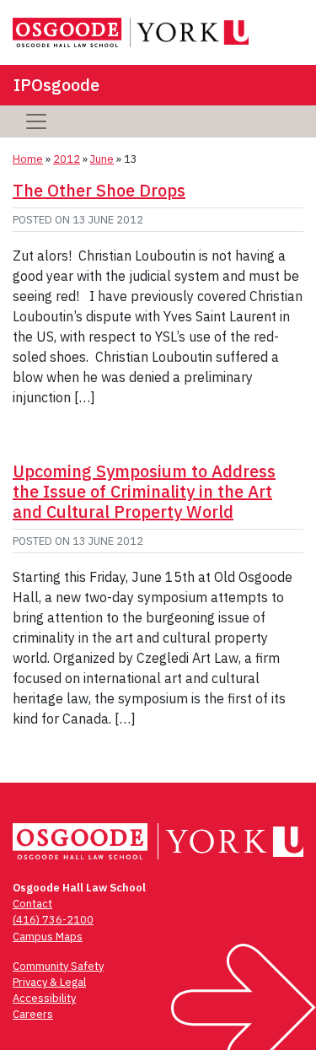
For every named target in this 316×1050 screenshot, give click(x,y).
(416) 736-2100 (53, 920)
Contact (32, 904)
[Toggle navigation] (36, 121)
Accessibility (44, 998)
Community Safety (58, 966)
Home (28, 159)
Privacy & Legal (49, 982)
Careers (33, 1014)
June (102, 159)
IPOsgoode (56, 84)
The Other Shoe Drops (99, 190)
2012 (66, 159)
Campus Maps (48, 936)
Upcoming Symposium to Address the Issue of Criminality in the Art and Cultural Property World (144, 491)
